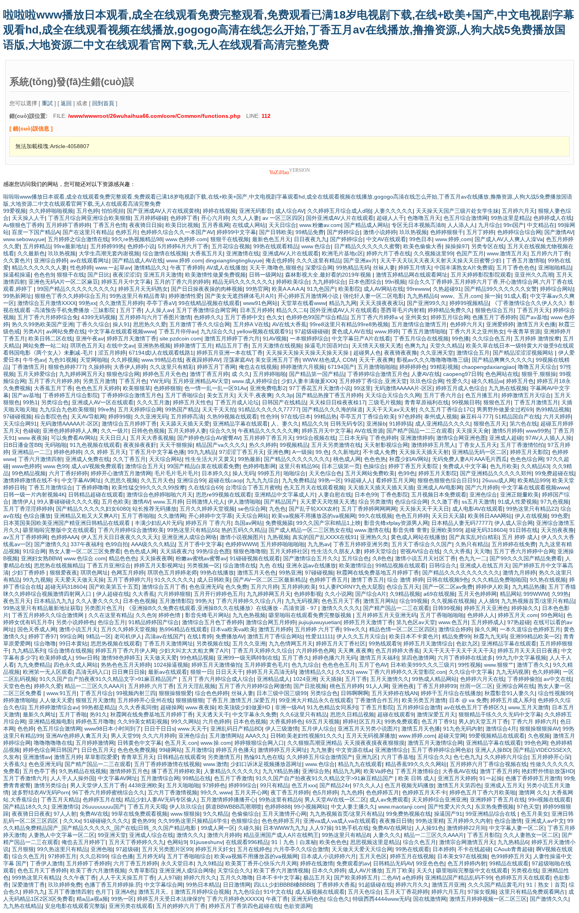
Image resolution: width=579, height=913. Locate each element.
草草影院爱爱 (101, 757)
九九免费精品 (298, 480)
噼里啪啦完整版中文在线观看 (59, 530)
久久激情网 (171, 516)
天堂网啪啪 (94, 360)
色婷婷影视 (307, 594)
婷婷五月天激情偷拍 (216, 665)
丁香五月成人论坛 (237, 402)
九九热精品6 (422, 296)
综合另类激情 (375, 501)
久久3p (284, 395)
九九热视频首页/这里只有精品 (537, 601)
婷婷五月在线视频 (412, 856)
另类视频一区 (203, 565)
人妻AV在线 (425, 374)
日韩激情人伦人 (205, 501)
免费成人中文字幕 (465, 466)
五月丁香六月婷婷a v (376, 317)
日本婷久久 (215, 473)
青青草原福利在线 (427, 402)
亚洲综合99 (191, 480)
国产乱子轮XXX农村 (313, 509)
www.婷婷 (387, 331)
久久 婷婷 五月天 (105, 452)
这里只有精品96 (298, 466)
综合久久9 (222, 431)
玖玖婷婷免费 (64, 884)
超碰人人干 (390, 218)
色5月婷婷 (325, 792)
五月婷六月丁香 (550, 253)
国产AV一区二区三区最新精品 (269, 579)
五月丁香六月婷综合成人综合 (218, 679)
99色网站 (552, 615)
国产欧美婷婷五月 (356, 877)
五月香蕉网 (215, 225)
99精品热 (325, 416)
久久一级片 (114, 431)
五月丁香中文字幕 (200, 544)
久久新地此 (346, 452)
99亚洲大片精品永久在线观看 (315, 700)
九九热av (319, 544)
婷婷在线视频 (219, 211)
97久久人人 (367, 785)
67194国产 (341, 367)
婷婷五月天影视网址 (159, 565)
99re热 (106, 409)
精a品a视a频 (92, 899)
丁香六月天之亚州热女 (476, 331)
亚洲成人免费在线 (87, 459)
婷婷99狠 (119, 416)
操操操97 (456, 246)
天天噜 (482, 551)
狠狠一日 (201, 672)
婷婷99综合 (242, 785)
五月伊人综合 (317, 728)
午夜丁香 (277, 899)
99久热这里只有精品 (62, 849)
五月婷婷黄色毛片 (266, 665)
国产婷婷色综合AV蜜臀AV (208, 438)
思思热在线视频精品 (59, 565)
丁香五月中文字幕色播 (156, 452)
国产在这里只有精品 (87, 232)
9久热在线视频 (548, 579)
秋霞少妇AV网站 (409, 459)
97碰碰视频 (17, 416)
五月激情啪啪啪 (377, 367)
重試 (47, 103)
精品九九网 (342, 303)
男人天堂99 (125, 736)
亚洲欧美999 (446, 530)
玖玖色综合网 (426, 381)
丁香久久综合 (92, 324)
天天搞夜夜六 (176, 551)
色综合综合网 (411, 501)
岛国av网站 (248, 523)
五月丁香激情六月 (25, 778)
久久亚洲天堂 (436, 353)
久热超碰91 (447, 289)
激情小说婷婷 (379, 232)
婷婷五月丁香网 (216, 367)
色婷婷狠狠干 (446, 232)
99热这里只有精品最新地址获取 (42, 608)
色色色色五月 (338, 665)
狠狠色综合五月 (494, 310)
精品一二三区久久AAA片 (95, 686)
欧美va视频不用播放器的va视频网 (313, 516)
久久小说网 (338, 594)
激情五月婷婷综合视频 (202, 892)
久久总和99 (94, 856)
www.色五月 (453, 622)
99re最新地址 (70, 246)
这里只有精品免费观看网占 (532, 892)
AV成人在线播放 (226, 267)
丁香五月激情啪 (525, 260)
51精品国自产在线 (517, 416)
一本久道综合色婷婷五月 (530, 629)
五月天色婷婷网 (477, 594)
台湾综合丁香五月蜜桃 (252, 487)
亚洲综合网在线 (515, 686)
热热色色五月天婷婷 (125, 665)
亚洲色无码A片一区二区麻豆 (63, 282)
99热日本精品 (203, 884)
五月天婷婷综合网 (140, 409)
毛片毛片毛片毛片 (176, 473)
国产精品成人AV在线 (137, 260)
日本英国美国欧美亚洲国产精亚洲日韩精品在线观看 (67, 523)
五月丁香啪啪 (137, 516)
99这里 (362, 388)
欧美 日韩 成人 (416, 778)
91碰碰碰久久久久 (106, 821)
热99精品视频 (553, 409)
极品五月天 (317, 877)
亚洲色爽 (278, 452)
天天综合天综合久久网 (392, 395)
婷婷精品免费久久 (450, 310)
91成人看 (515, 296)
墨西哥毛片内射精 (402, 310)
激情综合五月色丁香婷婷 (212, 622)
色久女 (274, 317)
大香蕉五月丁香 (53, 388)
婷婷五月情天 (414, 267)
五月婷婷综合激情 (419, 707)
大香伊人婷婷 (130, 367)
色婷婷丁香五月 (328, 579)
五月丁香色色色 (515, 267)
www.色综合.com (85, 558)
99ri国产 (513, 225)
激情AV (141, 501)
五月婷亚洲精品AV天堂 (201, 381)
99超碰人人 (358, 480)
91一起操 (490, 778)
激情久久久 (190, 835)
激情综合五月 (473, 353)
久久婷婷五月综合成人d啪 (339, 211)
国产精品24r (334, 785)
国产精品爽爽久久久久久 (502, 360)
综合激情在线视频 (165, 253)
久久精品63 (535, 466)
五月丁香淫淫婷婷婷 (28, 509)
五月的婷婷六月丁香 (181, 906)
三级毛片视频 (384, 402)
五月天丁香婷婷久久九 (136, 842)
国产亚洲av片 (360, 260)
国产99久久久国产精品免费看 (526, 558)
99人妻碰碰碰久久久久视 (67, 501)
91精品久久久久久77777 (268, 409)
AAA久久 (256, 736)
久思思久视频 (120, 480)
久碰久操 (249, 828)
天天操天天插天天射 (424, 452)
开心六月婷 (214, 218)
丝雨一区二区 (476, 686)
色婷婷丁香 (184, 218)
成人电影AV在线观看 (477, 509)
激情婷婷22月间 (466, 828)
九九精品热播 (528, 587)
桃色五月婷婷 (346, 686)
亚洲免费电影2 (268, 388)
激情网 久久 (533, 792)
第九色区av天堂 (415, 622)
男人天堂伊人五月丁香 (97, 785)
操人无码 (243, 473)
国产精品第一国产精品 (316, 374)
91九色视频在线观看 (95, 445)
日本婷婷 (443, 849)
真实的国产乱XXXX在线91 (324, 537)
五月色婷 (87, 211)
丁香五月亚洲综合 (109, 565)
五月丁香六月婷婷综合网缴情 (254, 686)
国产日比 (98, 274)
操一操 (492, 296)
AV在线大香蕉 (289, 324)
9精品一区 (98, 636)
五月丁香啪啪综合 (189, 856)
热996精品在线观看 (183, 629)
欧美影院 (349, 289)
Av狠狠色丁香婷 (23, 225)
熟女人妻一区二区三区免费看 (85, 551)
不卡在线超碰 (474, 849)
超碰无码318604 (485, 530)
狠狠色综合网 (122, 374)
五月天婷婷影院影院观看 (481, 274)
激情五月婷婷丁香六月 (232, 338)
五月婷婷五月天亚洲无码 (386, 615)
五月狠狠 (23, 849)
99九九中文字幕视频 (521, 658)
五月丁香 (131, 310)
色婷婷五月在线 (102, 799)
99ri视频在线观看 (549, 799)
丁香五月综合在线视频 (421, 338)
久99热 (560, 594)
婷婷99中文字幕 (236, 232)
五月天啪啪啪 (182, 785)
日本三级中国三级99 (281, 693)
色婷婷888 (278, 806)
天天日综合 (282, 225)
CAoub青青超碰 (513, 849)
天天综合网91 (20, 423)
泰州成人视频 (440, 416)
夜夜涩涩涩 (126, 274)
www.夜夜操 (33, 438)
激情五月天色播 (536, 324)
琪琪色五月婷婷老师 (172, 572)
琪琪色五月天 (86, 345)
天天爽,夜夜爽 (355, 650)
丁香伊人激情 (46, 863)
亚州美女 (416, 317)
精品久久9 (314, 423)
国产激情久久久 (549, 899)
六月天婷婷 (557, 416)
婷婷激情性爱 (185, 296)
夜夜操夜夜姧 (139, 445)
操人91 (121, 324)
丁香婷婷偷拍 (523, 679)
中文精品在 (541, 225)
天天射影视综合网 (386, 445)
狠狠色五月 (497, 402)
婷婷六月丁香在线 (388, 253)
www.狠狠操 (185, 814)
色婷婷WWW (241, 544)
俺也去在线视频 (258, 367)
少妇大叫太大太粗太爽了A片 (194, 650)
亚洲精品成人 (273, 679)
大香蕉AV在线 (459, 771)
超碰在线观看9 (395, 714)
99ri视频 (395, 282)
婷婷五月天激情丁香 (131, 338)
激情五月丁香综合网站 (274, 636)
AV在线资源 (368, 431)
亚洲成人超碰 (505, 438)
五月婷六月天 (518, 211)
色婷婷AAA (64, 537)
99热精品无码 (353, 267)
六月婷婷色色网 (315, 650)
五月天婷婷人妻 (187, 431)
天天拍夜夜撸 (557, 530)
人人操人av (159, 310)
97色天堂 (528, 806)
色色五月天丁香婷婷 (42, 870)
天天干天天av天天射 (391, 409)
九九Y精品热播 (280, 771)
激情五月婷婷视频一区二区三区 (488, 899)
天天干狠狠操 (176, 445)
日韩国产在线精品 (284, 402)
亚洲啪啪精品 (554, 267)
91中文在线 (278, 892)
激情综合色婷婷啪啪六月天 (159, 494)
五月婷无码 (150, 856)
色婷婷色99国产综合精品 (316, 317)
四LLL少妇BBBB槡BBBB (284, 884)
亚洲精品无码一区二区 (479, 452)
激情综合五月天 (144, 466)
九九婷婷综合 (328, 282)
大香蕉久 (14, 764)
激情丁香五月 (367, 579)
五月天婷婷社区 (288, 551)
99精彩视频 (444, 367)
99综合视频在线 (316, 438)
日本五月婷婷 (256, 310)
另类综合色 (55, 402)
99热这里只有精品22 (531, 509)
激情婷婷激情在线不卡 (30, 480)
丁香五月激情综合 (50, 487)
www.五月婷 (168, 501)
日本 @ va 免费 (468, 700)
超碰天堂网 (452, 736)
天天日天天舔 (448, 516)
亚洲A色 (125, 892)
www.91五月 (61, 693)
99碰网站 (170, 750)
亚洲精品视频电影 (50, 721)
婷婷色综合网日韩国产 (50, 750)
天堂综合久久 (234, 870)
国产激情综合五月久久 (310, 558)
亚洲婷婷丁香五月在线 (497, 799)
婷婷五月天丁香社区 (341, 643)
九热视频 (278, 537)
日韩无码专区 (346, 423)
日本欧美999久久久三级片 (422, 665)
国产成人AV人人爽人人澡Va (509, 239)
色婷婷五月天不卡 (424, 792)
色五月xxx (303, 785)
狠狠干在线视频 (229, 239)
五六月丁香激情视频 (172, 792)
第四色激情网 (417, 658)
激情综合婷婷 (454, 629)
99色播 (460, 338)
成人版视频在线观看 (320, 892)
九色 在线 (271, 565)
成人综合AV (289, 211)
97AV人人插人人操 (548, 438)
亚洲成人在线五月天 (484, 565)
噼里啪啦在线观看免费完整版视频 (311, 615)
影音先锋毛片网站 (207, 615)
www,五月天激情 (528, 707)
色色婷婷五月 (382, 792)
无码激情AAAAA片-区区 (403, 388)
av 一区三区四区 (282, 218)
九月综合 (489, 225)
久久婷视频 (124, 360)
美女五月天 (220, 395)
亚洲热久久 (374, 537)
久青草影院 (142, 870)
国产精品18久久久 (25, 806)
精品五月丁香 (232, 345)
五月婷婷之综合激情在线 (78, 239)
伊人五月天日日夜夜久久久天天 (119, 537)
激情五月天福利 (379, 658)
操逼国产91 (448, 814)
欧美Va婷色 (378, 771)
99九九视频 (37, 579)
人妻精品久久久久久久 (231, 771)
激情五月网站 (379, 601)
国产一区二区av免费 (448, 587)
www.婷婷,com (453, 239)
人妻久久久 (387, 835)
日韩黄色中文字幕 (139, 743)
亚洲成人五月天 (503, 785)
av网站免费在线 (65, 331)
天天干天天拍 (218, 409)
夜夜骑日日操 (145, 225)
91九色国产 (321, 289)
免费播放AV (229, 636)
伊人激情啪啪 (244, 501)
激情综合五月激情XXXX (46, 303)
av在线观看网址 (89, 260)
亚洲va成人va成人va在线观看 (339, 821)
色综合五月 (111, 622)
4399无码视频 (98, 317)
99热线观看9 (384, 643)
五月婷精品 (36, 246)
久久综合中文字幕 (471, 672)
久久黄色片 (17, 260)
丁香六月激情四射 (40, 459)
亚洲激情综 (65, 806)
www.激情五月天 (507, 253)
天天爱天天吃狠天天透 (327, 501)
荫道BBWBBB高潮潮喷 (234, 806)
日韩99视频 (446, 608)
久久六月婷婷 (158, 736)
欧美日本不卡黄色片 (414, 636)
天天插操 (331, 679)
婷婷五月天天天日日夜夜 (527, 650)
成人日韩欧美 (213, 579)
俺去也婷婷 (279, 260)
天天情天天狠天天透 (376, 345)
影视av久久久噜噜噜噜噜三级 (433, 360)
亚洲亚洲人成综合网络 (189, 537)
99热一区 (329, 480)
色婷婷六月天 (466, 324)
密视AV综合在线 (420, 551)
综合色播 (122, 856)
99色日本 (420, 239)
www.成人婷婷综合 (255, 381)
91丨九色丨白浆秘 (293, 842)
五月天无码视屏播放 (370, 736)
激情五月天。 (154, 892)
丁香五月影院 (376, 707)
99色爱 (559, 516)
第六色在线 (523, 423)
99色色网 (535, 743)
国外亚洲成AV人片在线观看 (339, 218)
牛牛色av (34, 360)
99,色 (322, 452)
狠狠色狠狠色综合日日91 (448, 480)
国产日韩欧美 (275, 232)
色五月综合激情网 (466, 218)
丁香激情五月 (28, 367)
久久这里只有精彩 (172, 367)
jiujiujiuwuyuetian (319, 622)
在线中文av (120, 345)
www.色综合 (316, 246)
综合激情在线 (239, 565)
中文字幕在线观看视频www (121, 331)
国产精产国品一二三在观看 (419, 431)
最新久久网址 (39, 714)
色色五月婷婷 (412, 516)
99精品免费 (309, 232)
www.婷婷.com (184, 260)
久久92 (344, 672)
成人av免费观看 (388, 799)
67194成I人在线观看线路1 (161, 353)
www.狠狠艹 (499, 665)
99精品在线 (196, 778)
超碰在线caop (225, 480)
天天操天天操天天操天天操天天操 (308, 353)
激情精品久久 (150, 267)
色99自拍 (116, 544)
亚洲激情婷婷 (416, 438)
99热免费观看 (401, 721)
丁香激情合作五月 (376, 700)
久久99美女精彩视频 (142, 721)
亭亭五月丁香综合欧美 (367, 416)
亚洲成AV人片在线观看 (290, 253)
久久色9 (145, 615)
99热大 (204, 601)
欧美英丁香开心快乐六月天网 (261, 863)
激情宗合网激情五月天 (466, 842)
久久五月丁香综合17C (446, 409)
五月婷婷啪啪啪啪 (282, 544)
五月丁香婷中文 (244, 317)
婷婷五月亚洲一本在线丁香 (230, 353)
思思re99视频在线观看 (223, 494)
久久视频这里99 (433, 253)
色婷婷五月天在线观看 (522, 877)
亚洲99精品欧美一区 (535, 636)
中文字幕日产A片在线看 (361, 338)
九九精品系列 (28, 650)
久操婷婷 (99, 367)
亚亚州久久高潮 (533, 274)
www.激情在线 (372, 530)
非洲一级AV (289, 707)
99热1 (30, 402)
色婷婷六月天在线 (482, 679)
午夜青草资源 (523, 331)
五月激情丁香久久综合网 (199, 324)
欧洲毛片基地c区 (342, 253)
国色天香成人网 (36, 629)
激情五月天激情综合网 (435, 743)
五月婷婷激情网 (95, 743)
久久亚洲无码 (150, 416)
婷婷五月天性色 (192, 402)
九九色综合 (246, 892)
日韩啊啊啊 (354, 693)
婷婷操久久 (525, 608)
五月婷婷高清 (187, 416)
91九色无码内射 (462, 728)
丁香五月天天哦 (147, 806)
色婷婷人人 (481, 615)
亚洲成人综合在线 (151, 835)
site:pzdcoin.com (180, 338)
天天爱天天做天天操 (79, 579)
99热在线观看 (412, 849)
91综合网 (34, 551)
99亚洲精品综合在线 (492, 814)
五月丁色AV (372, 665)
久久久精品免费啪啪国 (499, 579)
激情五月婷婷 (274, 629)
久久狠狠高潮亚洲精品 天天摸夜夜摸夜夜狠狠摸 (346, 743)
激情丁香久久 (533, 665)
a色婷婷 (412, 877)
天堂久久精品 (446, 345)
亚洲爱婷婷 (500, 324)
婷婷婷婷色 (413, 367)
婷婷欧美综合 (292, 282)
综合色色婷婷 (211, 693)
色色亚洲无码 (205, 587)
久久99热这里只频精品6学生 (193, 821)
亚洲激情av (37, 757)
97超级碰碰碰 (311, 331)
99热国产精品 (182, 409)
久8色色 (382, 558)
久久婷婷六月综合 (506, 757)
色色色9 (44, 274)
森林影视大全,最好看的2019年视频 (329, 274)
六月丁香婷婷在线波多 (465, 658)
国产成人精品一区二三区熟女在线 (310, 530)
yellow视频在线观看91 (264, 331)
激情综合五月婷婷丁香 (129, 423)
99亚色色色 (430, 863)
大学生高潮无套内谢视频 (109, 253)
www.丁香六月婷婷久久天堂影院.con (400, 672)
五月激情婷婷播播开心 (228, 799)
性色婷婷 (81, 267)
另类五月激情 (99, 381)
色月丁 (103, 892)
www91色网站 (260, 303)
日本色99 (365, 494)
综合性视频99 (555, 693)
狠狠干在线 (70, 274)
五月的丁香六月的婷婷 (181, 282)
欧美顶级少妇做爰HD (245, 707)
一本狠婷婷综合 (309, 338)
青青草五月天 (137, 757)
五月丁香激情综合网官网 (206, 310)
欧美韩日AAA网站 (490, 516)
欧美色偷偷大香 (422, 246)
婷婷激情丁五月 (193, 345)
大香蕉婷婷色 (285, 721)
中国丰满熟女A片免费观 (463, 267)
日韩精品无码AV (393, 863)
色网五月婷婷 (127, 572)
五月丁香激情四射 (70, 892)
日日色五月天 (97, 750)
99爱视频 (14, 211)
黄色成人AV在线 (351, 331)
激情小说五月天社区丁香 (425, 558)
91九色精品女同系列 (332, 707)
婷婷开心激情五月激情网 (121, 473)
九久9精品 (209, 863)
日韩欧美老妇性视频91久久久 (306, 736)
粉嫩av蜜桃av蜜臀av (201, 558)
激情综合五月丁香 (164, 587)
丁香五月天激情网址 (168, 643)
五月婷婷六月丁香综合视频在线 (488, 764)
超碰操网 (171, 707)
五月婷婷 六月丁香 (317, 629)
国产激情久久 (50, 544)
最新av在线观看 (167, 672)
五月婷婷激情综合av (53, 707)
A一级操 (302, 452)
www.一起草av (113, 267)
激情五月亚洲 (448, 884)
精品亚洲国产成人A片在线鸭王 (281, 835)
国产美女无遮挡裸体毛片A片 (240, 296)
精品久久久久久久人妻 (39, 267)
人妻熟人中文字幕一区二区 (61, 835)
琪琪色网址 (94, 572)
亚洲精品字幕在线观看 (240, 423)
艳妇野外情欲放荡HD (547, 771)
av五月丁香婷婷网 (25, 537)
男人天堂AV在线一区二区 (335, 799)
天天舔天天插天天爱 (185, 423)
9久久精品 (215, 814)
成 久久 (241, 374)
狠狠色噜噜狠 (249, 551)
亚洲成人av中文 (544, 821)
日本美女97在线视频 (462, 856)
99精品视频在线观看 (400, 565)
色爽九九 (416, 345)
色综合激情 (508, 821)
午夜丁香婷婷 (186, 267)
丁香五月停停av (177, 331)
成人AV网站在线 (383, 289)
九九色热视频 (248, 615)
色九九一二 (472, 558)
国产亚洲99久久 (426, 303)
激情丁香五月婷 (209, 374)
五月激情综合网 (160, 778)
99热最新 (249, 459)
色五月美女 (534, 814)
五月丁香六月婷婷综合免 (47, 317)
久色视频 (539, 736)
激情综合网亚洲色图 (461, 438)
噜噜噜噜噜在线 (53, 743)
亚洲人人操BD (492, 750)
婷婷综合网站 (556, 289)
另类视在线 (524, 870)
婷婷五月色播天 (235, 750)
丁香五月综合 (96, 693)
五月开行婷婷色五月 (218, 594)
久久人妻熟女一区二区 (531, 835)
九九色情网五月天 (291, 643)
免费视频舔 (279, 523)
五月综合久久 (433, 757)
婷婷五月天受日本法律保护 (170, 899)
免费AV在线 (94, 814)
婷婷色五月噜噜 (95, 721)
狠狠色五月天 (490, 423)
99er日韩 (87, 658)
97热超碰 (518, 622)
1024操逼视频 (171, 665)
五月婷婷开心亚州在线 (145, 700)
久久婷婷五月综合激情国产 (319, 757)
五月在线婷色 (253, 849)
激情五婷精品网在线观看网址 (411, 274)
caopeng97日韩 (462, 374)
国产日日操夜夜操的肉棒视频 (207, 289)
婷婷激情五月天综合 (526, 395)
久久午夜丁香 (79, 877)
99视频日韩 (466, 402)
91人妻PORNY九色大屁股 (351, 587)
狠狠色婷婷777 (66, 367)
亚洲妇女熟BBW (41, 558)
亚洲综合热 (316, 771)
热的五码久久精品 (243, 530)
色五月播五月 (481, 395)
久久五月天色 (157, 480)
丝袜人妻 (384, 267)
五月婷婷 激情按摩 (537, 338)
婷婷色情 (170, 615)
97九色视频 (554, 501)
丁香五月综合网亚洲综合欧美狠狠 (89, 218)
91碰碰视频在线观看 (255, 558)
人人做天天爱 (55, 700)
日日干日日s (159, 728)
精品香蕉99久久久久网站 (416, 764)
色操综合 (374, 466)
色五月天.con (181, 743)
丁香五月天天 (533, 310)
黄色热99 (143, 821)
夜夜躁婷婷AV (203, 360)
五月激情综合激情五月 (419, 324)
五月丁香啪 (73, 714)
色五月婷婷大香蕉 (397, 650)
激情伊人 (23, 501)
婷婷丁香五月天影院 (414, 466)
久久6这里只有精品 (303, 714)
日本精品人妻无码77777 (461, 523)
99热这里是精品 (510, 218)
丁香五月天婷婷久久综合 (262, 650)
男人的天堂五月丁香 (483, 721)
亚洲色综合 (483, 494)
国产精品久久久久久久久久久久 (460, 572)
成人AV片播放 (365, 870)
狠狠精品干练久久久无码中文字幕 (499, 714)
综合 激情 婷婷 (405, 579)
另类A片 (33, 331)
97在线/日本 (296, 416)
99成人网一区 (218, 828)
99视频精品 (294, 445)
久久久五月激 (153, 402)
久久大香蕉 (457, 551)
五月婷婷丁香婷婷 (68, 225)
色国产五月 (470, 253)
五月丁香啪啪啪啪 (442, 615)
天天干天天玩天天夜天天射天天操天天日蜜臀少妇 (441, 260)
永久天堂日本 (177, 863)
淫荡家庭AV (237, 360)
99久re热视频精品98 (136, 239)
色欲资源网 (297, 906)
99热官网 (257, 289)
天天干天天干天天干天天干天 (458, 650)
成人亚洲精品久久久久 (442, 423)
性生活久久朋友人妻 (336, 551)
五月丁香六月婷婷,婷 (54, 381)
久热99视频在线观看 (232, 416)
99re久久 (354, 629)
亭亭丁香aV (161, 303)
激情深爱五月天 (436, 714)
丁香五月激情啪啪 (424, 331)
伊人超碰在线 (112, 594)
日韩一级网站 (265, 274)
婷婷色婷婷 (67, 452)
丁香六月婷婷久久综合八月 (249, 601)
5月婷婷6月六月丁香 (183, 246)
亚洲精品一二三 (31, 452)
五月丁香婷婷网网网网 (368, 509)
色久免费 (236, 587)
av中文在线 (558, 679)
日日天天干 (229, 672)
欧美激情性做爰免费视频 (215, 274)
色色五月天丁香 (340, 601)
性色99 (269, 416)
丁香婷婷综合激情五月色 (377, 374)
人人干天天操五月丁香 (126, 877)
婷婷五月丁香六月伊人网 (125, 650)
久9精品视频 (405, 594)
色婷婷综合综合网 (519, 232)
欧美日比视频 (182, 225)
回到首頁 (103, 103)
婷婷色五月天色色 (165, 374)
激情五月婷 (68, 757)
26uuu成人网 (498, 480)
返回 (66, 103)
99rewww (418, 289)
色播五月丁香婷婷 (494, 317)
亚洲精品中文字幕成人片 (284, 494)
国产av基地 (533, 317)
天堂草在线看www (303, 303)
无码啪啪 (56, 445)
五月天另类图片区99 (167, 849)
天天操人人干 (28, 218)
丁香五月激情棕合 (417, 771)
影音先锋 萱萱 (410, 530)
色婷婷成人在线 (552, 218)
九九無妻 (321, 750)
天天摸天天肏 (472, 431)
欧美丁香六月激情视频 (97, 870)
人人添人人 (461, 225)
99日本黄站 (73, 643)
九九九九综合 (262, 480)
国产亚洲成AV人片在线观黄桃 (163, 211)
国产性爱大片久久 (450, 806)
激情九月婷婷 (519, 572)
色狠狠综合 (244, 821)
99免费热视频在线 (408, 814)
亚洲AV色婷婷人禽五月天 (77, 736)
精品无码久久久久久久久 (242, 282)
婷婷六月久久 (200, 877)
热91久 (98, 714)
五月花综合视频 (231, 246)
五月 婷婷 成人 (520, 537)
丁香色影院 (394, 494)
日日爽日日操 (128, 672)
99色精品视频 (29, 473)
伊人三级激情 (281, 728)
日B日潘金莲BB (22, 445)
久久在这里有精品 (110, 615)
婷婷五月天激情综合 (428, 643)
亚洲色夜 (403, 686)
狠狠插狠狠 (189, 700)
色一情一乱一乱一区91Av (215, 388)
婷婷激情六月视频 (302, 367)
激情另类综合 (50, 785)
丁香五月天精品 (60, 799)
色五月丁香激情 (233, 778)
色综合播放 (37, 516)
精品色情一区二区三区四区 (402, 629)
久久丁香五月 (129, 459)
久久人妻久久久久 (98, 601)
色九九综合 (305, 665)
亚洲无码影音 (255, 211)
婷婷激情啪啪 (19, 700)
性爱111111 (319, 636)
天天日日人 (113, 438)
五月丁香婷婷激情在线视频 (167, 764)
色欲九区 (467, 643)
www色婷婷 (26, 466)
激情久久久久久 (340, 608)
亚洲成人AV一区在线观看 (103, 402)
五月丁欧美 (399, 870)
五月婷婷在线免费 (514, 544)
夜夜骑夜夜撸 (400, 353)
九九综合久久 (217, 331)
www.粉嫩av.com (320, 225)
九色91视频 (62, 360)
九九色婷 (352, 792)
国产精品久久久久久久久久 (297, 459)
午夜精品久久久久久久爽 (268, 431)
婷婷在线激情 (316, 863)
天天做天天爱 (160, 658)
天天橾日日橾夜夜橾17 (337, 402)
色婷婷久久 (207, 317)
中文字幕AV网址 (81, 480)
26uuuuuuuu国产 (103, 806)
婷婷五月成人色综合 (460, 388)
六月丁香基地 (397, 757)
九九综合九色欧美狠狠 (67, 409)
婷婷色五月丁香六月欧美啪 (482, 792)
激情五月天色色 (256, 572)
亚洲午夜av (90, 338)
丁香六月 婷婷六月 (534, 721)
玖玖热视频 (413, 232)
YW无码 (159, 381)
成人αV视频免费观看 (96, 466)
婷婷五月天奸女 (214, 849)
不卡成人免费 (379, 452)
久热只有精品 (471, 544)
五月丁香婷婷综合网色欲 (441, 750)
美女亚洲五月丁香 (277, 360)
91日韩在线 (523, 530)
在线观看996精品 (247, 842)
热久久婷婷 (263, 445)
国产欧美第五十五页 (114, 587)
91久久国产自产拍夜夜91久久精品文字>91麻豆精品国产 (109, 679)
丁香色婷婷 (383, 438)
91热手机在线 (352, 828)
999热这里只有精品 (36, 877)
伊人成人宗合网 (513, 523)
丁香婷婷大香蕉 (336, 884)
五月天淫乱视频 (196, 686)
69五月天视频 (323, 721)
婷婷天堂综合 (380, 551)
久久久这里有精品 (318, 260)
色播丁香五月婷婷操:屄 (112, 884)
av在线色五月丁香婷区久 (474, 707)
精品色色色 (122, 558)
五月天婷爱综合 (36, 374)
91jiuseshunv (206, 842)
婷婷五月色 (520, 381)
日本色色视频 (139, 601)
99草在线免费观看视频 (139, 814)
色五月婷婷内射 (466, 863)
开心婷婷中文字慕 (210, 516)
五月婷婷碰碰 (150, 218)
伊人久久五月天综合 (361, 636)
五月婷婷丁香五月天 (268, 438)
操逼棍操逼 (17, 274)
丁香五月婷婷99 (437, 686)
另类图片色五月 (103, 608)
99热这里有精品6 (280, 799)
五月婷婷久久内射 (469, 821)
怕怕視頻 (113, 211)
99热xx (87, 303)
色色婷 (25, 728)
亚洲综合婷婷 (50, 260)
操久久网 (486, 629)
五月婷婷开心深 (550, 757)
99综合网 (71, 636)
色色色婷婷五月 (281, 821)
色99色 (406, 473)
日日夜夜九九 (310, 239)
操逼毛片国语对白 (326, 345)
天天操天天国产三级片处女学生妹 (457, 211)
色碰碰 (31, 431)
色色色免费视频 (136, 750)
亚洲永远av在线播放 (311, 565)
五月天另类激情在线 (336, 445)
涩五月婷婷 (112, 353)
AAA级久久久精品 (153, 544)
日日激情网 (237, 884)
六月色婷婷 (216, 721)
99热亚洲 (290, 572)
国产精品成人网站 (366, 225)
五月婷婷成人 (487, 622)
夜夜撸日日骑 (395, 821)
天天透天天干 (212, 714)
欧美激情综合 (355, 565)
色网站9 (177, 842)
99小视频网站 (311, 806)
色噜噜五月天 (423, 218)
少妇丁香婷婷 (29, 572)
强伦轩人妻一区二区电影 (373, 296)
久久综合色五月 (491, 338)
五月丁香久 (295, 658)
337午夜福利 (86, 544)
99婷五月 (269, 473)
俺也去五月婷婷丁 (83, 842)
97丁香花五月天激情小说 (320, 388)
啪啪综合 (295, 473)
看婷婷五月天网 (395, 480)
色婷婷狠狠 (167, 388)
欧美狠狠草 (136, 388)
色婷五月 (126, 232)
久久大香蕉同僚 (138, 707)
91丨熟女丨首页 (546, 884)
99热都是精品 (98, 707)
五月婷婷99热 (107, 246)
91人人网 (377, 686)
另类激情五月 (224, 757)
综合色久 (338, 899)
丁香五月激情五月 (536, 402)
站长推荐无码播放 (154, 509)
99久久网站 (185, 721)
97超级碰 (127, 849)
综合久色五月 (419, 842)
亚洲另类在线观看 (131, 906)
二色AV (390, 877)
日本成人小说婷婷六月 (328, 856)
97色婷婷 (409, 416)
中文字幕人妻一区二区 (516, 828)
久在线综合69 (205, 487)
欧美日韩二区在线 (50, 338)
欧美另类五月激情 (424, 700)
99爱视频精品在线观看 (497, 736)
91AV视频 (275, 338)
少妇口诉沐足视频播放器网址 (266, 764)
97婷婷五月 (62, 856)
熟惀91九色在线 (263, 757)
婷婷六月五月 (447, 892)
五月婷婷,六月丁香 (151, 686)
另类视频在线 (212, 643)
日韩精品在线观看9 (180, 757)
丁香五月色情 (109, 225)
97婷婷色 (213, 785)
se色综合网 (252, 509)
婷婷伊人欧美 (492, 587)
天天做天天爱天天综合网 (362, 849)
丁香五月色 (133, 381)
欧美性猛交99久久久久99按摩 (148, 487)
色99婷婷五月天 (510, 856)
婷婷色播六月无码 (334, 658)
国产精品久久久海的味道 (332, 409)
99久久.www (215, 792)
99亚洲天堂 (112, 835)
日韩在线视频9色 (447, 579)
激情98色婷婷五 (121, 658)
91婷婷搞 (400, 423)
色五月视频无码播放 (409, 785)
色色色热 (375, 459)
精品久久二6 (291, 310)
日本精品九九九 (53, 601)
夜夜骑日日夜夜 (31, 814)
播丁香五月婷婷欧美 (176, 771)
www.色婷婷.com (186, 239)
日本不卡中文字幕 (278, 877)
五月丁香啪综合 (184, 395)
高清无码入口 (92, 672)
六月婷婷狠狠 (174, 594)
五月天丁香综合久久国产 (422, 544)
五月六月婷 (264, 587)
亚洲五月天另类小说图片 (368, 728)
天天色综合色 (325, 473)
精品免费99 (456, 636)
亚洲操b (376, 423)
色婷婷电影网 (259, 466)
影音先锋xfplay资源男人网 (396, 523)
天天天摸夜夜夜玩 (382, 303)
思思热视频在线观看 (115, 643)
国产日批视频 (310, 686)
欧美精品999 (533, 480)
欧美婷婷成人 (55, 658)
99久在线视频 (375, 516)
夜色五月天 (17, 601)
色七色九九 (467, 757)
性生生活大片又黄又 (210, 459)
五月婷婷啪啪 (269, 374)
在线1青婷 (199, 636)
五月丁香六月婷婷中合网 (524, 551)
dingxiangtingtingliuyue (234, 260)
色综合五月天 (402, 587)
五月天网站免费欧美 (370, 473)
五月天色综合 (364, 892)
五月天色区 (373, 856)
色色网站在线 (501, 374)
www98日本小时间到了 (112, 728)
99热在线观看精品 (275, 246)
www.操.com (215, 743)
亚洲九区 (367, 757)
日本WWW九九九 (284, 828)
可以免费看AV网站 (73, 438)
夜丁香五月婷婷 (290, 792)
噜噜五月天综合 (537, 367)
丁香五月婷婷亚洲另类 (360, 544)
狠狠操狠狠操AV (539, 728)
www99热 (537, 431)
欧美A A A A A (288, 289)
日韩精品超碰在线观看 (95, 494)
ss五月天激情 (478, 501)
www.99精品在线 (162, 360)
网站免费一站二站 (45, 345)
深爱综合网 (319, 267)
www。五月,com (461, 296)
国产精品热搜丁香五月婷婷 (329, 395)
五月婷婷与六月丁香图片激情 (155, 317)
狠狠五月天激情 (95, 700)
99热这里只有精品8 (346, 835)
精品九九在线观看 (360, 764)
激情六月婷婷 (223, 835)
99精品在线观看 (509, 863)
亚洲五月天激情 (162, 274)
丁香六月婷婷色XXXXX (234, 899)
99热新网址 (17, 296)
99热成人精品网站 (434, 679)
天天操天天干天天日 (424, 509)
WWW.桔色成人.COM (329, 360)
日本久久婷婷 (328, 870)
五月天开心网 (250, 792)
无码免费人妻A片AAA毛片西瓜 (469, 459)
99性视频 (469, 665)
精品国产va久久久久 (221, 445)
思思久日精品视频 (352, 714)
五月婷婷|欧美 (298, 587)
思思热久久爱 (149, 324)
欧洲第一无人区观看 (47, 672)
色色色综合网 (526, 459)
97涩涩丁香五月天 (241, 452)
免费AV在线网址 (392, 828)
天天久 (424, 870)
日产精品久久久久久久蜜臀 (367, 246)
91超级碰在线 (375, 884)
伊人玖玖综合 (185, 806)
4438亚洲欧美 (145, 785)
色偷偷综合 (245, 814)
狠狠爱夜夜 (63, 572)
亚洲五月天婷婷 (457, 778)
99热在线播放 (217, 572)
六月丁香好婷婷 (68, 473)
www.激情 (215, 764)
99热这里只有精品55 (192, 530)
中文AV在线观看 (386, 239)
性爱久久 (457, 381)
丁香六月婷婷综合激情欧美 (131, 530)
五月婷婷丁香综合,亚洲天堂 (373, 381)
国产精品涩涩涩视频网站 (524, 353)
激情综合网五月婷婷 (270, 622)
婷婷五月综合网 (450, 317)
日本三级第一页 (340, 466)
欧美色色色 (333, 842)
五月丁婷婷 (480, 232)
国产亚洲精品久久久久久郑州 (496, 473)
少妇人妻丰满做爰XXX (308, 381)
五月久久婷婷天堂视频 (207, 509)
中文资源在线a (354, 750)
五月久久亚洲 (248, 643)
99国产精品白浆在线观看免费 (203, 466)
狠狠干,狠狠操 (538, 374)
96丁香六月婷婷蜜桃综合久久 (108, 792)
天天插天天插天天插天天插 (380, 487)
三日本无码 (352, 438)
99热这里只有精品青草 (137, 296)
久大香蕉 (143, 594)
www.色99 (55, 466)
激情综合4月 (501, 728)
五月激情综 (199, 750)
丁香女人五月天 (477, 445)
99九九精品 (201, 452)
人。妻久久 (285, 423)
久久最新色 (31, 253)
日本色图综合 (365, 282)
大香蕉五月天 (206, 253)
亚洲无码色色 (307, 899)
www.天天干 (192, 728)
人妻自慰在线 (334, 494)
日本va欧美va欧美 (232, 629)
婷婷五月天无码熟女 (143, 289)
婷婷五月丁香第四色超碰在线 (244, 906)
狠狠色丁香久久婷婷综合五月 (70, 296)
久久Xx (71, 821)
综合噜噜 (45, 643)
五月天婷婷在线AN (394, 693)
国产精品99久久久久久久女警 (500, 289)
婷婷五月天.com (518, 615)
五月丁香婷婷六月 (129, 579)
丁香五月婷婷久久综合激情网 (48, 615)
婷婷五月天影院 (529, 452)
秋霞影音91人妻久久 (509, 693)
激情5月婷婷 (507, 431)
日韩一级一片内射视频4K (34, 494)
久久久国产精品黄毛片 (495, 884)
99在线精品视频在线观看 (209, 303)
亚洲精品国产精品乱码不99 (458, 877)
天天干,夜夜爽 (376, 360)
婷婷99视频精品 (469, 303)
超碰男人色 (367, 353)
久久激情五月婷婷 (121, 303)
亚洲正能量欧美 (519, 494)
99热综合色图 (213, 551)
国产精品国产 (280, 501)
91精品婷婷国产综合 (153, 622)
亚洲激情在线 (242, 253)
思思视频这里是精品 (375, 842)
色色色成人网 (140, 551)
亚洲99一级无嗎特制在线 (247, 658)
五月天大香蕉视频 (152, 438)
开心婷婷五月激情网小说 (309, 296)
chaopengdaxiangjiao (488, 367)
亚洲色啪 (102, 849)
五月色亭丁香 (39, 771)
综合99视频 (413, 601)
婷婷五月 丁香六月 (208, 523)
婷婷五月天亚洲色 (486, 608)
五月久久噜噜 (236, 877)
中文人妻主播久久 (353, 806)
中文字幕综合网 (163, 884)
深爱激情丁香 (28, 884)
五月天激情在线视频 (276, 345)
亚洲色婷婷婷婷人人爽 (70, 431)
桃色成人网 (347, 459)
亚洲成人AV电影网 (439, 487)
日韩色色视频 (148, 431)
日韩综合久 (443, 565)
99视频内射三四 (136, 693)
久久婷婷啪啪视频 (51, 211)
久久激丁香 (444, 501)
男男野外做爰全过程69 (505, 409)
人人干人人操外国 (72, 778)
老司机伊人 (128, 636)
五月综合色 (355, 558)
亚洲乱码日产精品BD (236, 728)
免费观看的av (353, 863)
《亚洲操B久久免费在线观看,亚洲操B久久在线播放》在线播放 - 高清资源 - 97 (222, 608)
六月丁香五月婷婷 (135, 863)
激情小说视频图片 (242, 537)
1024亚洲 (305, 679)
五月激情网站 (225, 736)
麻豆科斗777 (476, 416)
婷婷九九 (34, 892)
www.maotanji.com (401, 806)
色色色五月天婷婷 (98, 388)
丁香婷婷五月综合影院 (70, 395)
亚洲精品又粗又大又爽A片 (86, 516)
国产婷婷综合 (343, 232)
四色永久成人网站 (76, 665)
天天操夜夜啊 (156, 558)
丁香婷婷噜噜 (92, 487)
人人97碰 (169, 877)
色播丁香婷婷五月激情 (532, 778)
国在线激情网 (429, 899)
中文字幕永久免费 (254, 714)
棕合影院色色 (51, 416)
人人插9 (488, 601)
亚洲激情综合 (391, 750)
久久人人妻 (245, 218)
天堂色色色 (17, 686)
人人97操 (320, 828)
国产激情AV (558, 232)
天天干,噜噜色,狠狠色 (275, 267)
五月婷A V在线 (251, 324)
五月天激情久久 (389, 679)
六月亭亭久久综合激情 (300, 849)
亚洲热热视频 (154, 345)
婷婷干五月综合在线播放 (451, 693)
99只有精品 (274, 785)
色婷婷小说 (141, 246)
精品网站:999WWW (524, 594)
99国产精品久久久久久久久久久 (76, 289)
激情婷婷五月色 (128, 771)
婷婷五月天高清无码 (271, 672)
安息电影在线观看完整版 (75, 906)
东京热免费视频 (494, 806)
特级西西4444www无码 (381, 899)
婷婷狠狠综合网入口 (259, 743)
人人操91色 (429, 828)
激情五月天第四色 (459, 785)
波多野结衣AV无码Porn (40, 792)
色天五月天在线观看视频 (314, 487)
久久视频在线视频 (453, 601)
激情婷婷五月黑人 (433, 445)
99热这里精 (430, 821)
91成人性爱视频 (517, 501)
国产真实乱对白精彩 (474, 537)
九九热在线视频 (507, 388)
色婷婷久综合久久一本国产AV (177, 232)
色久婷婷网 (546, 672)
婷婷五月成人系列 (512, 700)
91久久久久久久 (174, 579)
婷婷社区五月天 (362, 721)
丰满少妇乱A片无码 (158, 523)
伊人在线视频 (531, 516)
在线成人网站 (248, 225)
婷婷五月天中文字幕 (126, 282)
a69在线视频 (439, 594)
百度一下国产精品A (35, 232)
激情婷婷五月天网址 (282, 750)
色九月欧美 (504, 466)
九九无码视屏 (301, 601)
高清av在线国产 (164, 636)
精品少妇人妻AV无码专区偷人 (160, 799)
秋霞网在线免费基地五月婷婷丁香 (377, 572)
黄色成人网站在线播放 (418, 537)
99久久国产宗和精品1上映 (328, 523)
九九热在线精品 (22, 906)
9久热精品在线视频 (82, 771)
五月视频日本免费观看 (438, 494)
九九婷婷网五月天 (81, 374)
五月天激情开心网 (284, 814)
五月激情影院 (175, 601)
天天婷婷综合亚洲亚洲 (439, 799)
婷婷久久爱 (47, 686)
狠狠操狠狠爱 (175, 693)
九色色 (277, 509)
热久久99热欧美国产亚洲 (42, 324)
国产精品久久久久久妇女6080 (92, 509)
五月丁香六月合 (442, 395)
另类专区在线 (487, 246)
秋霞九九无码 (490, 636)
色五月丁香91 (438, 721)
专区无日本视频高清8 (418, 225)
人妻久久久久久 (393, 211)
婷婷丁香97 (42, 636)
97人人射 (65, 814)
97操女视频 (482, 892)
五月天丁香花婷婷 (406, 892)
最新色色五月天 (271, 239)
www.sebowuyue (24, 239)
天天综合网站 (165, 459)
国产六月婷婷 (481, 487)
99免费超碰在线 (554, 473)
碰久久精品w (487, 381)
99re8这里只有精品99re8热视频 (349, 324)
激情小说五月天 (78, 629)
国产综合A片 (370, 594)
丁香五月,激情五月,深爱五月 (241, 700)
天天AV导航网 (88, 416)
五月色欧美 (115, 501)
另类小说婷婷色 (75, 622)
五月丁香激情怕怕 (522, 445)
